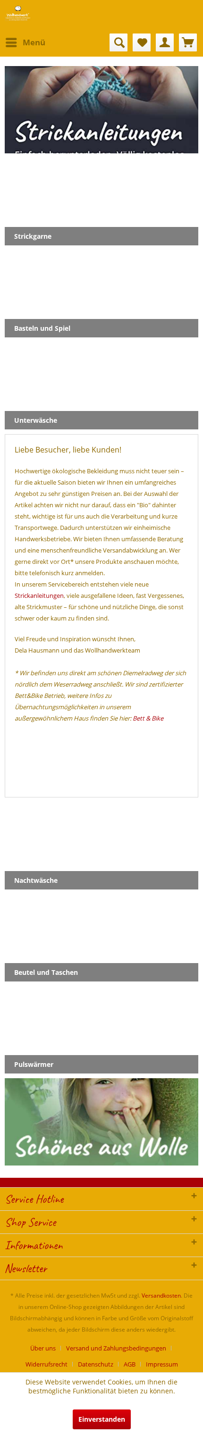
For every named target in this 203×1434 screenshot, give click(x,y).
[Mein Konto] (164, 42)
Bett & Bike (148, 718)
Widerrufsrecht (46, 1364)
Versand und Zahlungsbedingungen (116, 1348)
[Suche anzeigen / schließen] (118, 42)
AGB (129, 1364)
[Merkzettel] (141, 42)
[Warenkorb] (187, 42)
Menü (34, 42)
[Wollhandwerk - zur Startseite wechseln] (18, 13)
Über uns (43, 1348)
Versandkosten (161, 1295)
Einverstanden (101, 1419)
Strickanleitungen (39, 595)
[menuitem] (25, 42)
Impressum (162, 1364)
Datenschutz (95, 1364)
